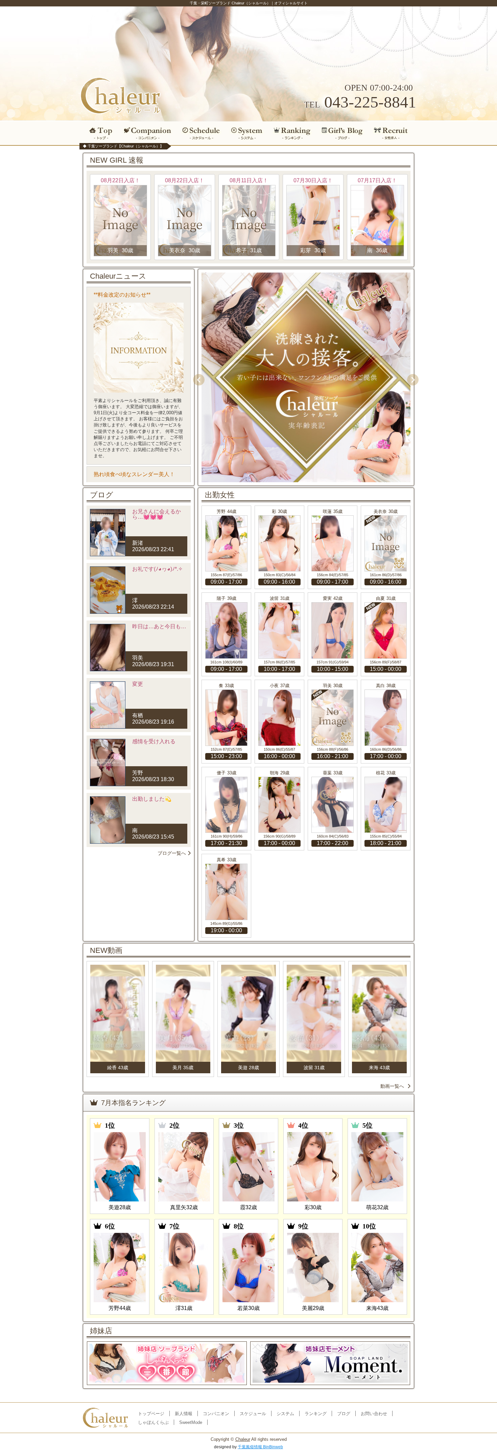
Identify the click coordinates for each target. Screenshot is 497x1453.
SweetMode (190, 1422)
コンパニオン (148, 133)
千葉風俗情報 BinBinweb (260, 1447)
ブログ (342, 133)
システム (247, 133)
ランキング (292, 133)
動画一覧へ (392, 1086)
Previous (196, 377)
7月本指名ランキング (133, 1102)
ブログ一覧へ (172, 853)
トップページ (151, 1413)
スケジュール (201, 133)
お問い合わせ (374, 1413)
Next (410, 377)
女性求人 (393, 133)
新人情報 (183, 1413)
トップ (99, 133)
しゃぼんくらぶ (153, 1422)
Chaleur (242, 1439)
